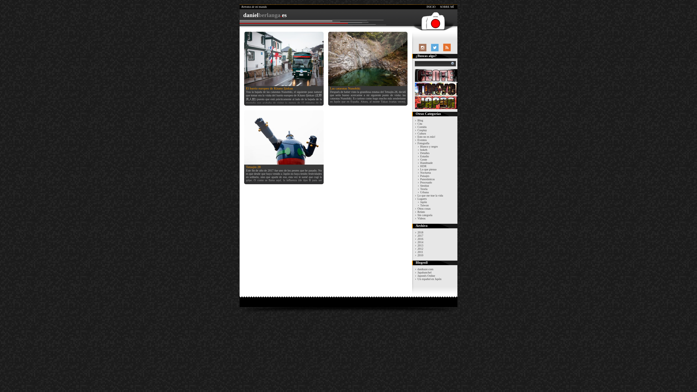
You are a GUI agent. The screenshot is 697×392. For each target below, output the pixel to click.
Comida (422, 126)
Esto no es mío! (426, 136)
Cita (419, 123)
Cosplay (422, 130)
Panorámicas (427, 179)
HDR (423, 166)
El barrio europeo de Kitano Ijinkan (269, 88)
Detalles (424, 153)
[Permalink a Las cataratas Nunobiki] (368, 59)
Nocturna (425, 172)
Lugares (422, 198)
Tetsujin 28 (253, 167)
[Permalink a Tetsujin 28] (284, 137)
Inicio (431, 6)
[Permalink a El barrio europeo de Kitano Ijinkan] (284, 59)
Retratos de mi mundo (254, 6)
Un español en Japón (429, 279)
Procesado (426, 182)
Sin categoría (424, 215)
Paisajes (424, 175)
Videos (421, 218)
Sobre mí (447, 6)
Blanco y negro (429, 146)
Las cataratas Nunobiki (345, 88)
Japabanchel (424, 272)
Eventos (422, 140)
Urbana (424, 192)
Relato (421, 211)
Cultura (421, 133)
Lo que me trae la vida (430, 195)
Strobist (424, 185)
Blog (420, 120)
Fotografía (423, 143)
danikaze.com (425, 269)
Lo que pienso (428, 169)
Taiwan (424, 205)
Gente (423, 159)
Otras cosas (424, 208)
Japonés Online (426, 275)
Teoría (423, 189)
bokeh (423, 149)
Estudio (424, 156)
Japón (423, 202)
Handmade (426, 162)
